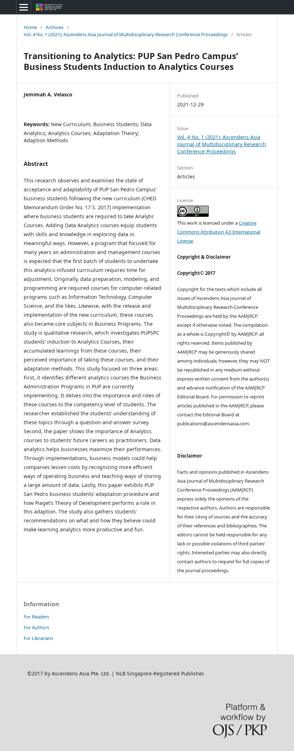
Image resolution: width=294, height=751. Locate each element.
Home (30, 27)
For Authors (36, 627)
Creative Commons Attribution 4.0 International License (218, 232)
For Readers (36, 616)
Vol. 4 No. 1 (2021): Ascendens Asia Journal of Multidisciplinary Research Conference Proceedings (126, 34)
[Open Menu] (23, 7)
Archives (54, 27)
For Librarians (38, 638)
